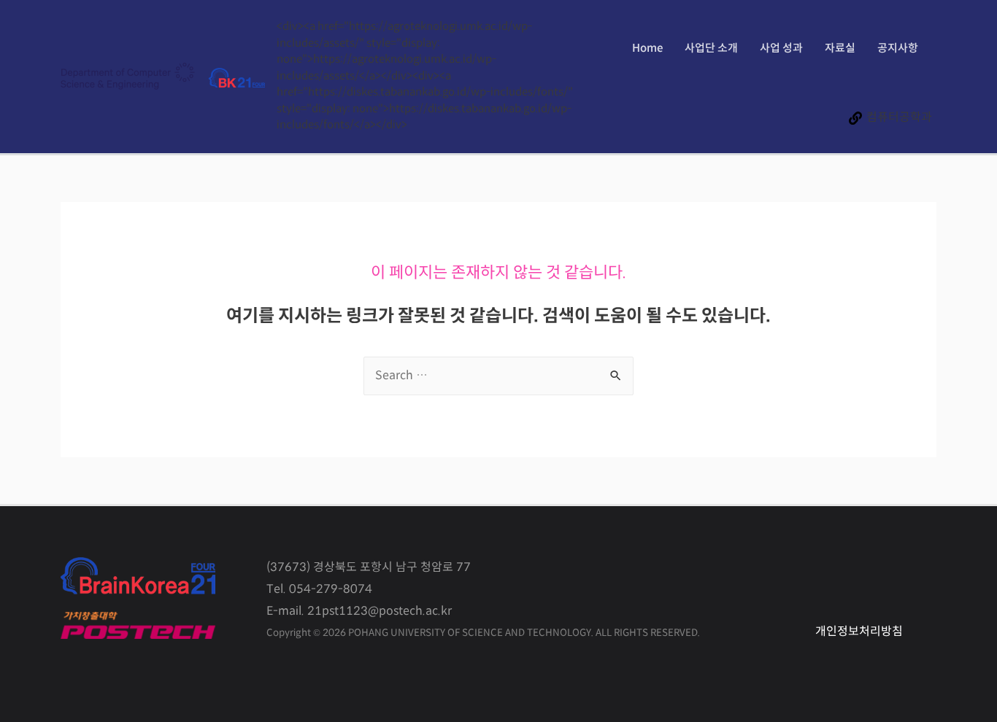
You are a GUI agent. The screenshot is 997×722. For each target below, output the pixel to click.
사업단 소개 (711, 48)
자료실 (840, 48)
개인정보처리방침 (859, 632)
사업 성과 (781, 48)
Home (647, 48)
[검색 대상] (498, 376)
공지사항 (897, 48)
